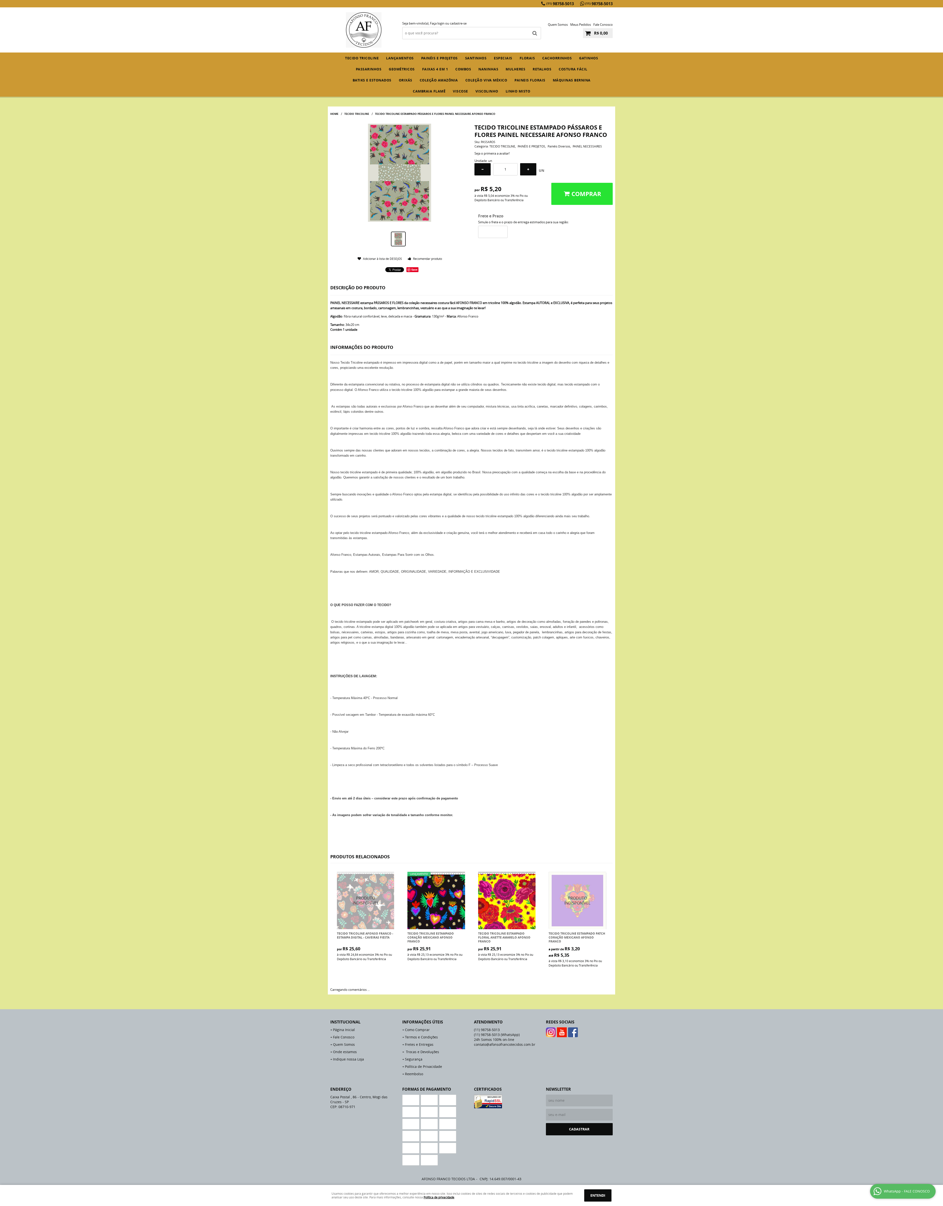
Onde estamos (345, 1051)
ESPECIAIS (503, 58)
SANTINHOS (476, 58)
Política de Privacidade (423, 1066)
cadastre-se (458, 23)
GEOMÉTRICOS (402, 69)
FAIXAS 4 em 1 (435, 69)
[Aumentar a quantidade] (528, 169)
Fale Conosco (603, 24)
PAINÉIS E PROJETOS (439, 58)
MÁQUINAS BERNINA (572, 80)
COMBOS (463, 69)
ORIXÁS (405, 80)
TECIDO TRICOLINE (362, 58)
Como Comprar (417, 1029)
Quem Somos (558, 24)
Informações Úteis (422, 1022)
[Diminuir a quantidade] (482, 169)
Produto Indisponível (366, 900)
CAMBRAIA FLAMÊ (429, 91)
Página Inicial (344, 1029)
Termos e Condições (421, 1037)
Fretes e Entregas (419, 1044)
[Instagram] (551, 1032)
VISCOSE (460, 91)
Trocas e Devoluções (422, 1051)
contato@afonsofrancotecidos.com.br (504, 1044)
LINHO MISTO (518, 91)
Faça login (437, 23)
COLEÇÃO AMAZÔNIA (439, 80)
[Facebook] (573, 1032)
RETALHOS (542, 69)
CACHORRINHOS (557, 58)
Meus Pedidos (580, 24)
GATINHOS (588, 58)
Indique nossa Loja (348, 1059)
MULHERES (515, 69)
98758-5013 (560, 3)
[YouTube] (562, 1032)
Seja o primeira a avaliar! (492, 153)
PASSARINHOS (369, 69)
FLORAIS (527, 58)
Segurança (413, 1059)
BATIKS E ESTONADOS (372, 80)
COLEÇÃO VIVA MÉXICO (486, 80)
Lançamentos (400, 58)
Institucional (345, 1022)
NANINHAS (488, 69)
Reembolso (414, 1074)
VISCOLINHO (486, 91)
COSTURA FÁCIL (573, 69)
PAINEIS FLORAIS (529, 80)
